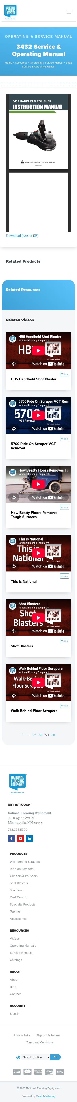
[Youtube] (20, 838)
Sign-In (15, 1014)
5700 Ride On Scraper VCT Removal (33, 446)
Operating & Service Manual (46, 63)
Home (8, 63)
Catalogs (16, 960)
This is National (24, 581)
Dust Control (18, 897)
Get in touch (19, 804)
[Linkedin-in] (29, 838)
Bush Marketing (45, 1096)
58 (40, 735)
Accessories (18, 919)
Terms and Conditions (40, 1042)
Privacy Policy (22, 1035)
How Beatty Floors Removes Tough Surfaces (34, 514)
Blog (13, 987)
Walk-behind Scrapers (25, 862)
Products (18, 853)
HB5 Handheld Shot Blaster (33, 379)
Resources (21, 63)
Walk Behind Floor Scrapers (34, 710)
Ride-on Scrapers (21, 869)
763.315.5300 (17, 829)
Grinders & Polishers (24, 876)
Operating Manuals (23, 946)
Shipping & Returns (48, 1035)
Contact (15, 994)
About (15, 971)
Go (55, 1057)
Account (17, 1005)
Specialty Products (22, 904)
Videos (15, 939)
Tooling (15, 912)
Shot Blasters (22, 646)
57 (34, 735)
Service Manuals (21, 953)
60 (53, 735)
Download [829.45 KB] (22, 235)
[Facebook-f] (11, 838)
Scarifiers (16, 890)
